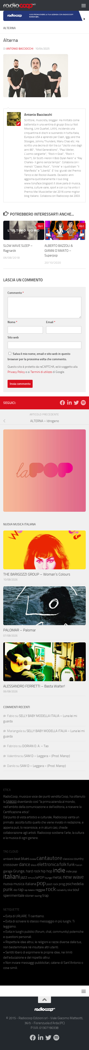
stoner (29, 896)
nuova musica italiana (19, 884)
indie (59, 870)
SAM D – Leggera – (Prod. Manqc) (47, 756)
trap (45, 895)
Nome (12, 322)
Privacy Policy (16, 372)
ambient (8, 859)
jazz (24, 877)
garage (8, 871)
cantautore (49, 858)
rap (21, 889)
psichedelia (75, 883)
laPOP (39, 877)
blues (25, 858)
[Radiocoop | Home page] (25, 5)
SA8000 (11, 802)
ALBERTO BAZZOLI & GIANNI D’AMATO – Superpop (58, 250)
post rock (52, 884)
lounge (48, 877)
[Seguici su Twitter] (76, 402)
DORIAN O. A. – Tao (35, 746)
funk (71, 864)
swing (38, 895)
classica (68, 859)
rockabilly (61, 890)
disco (34, 865)
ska (69, 890)
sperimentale (13, 895)
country (78, 859)
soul (76, 889)
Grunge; (19, 871)
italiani (11, 876)
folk (63, 864)
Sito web (13, 337)
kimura (31, 877)
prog (62, 884)
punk (8, 889)
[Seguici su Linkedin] (69, 402)
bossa (33, 859)
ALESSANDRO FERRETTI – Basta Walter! (34, 686)
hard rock (33, 871)
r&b (15, 890)
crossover (10, 864)
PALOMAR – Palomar (19, 630)
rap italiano (29, 890)
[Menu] (83, 5)
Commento (16, 293)
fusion (78, 865)
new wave (73, 877)
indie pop (71, 871)
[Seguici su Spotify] (83, 402)
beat (17, 859)
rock (51, 889)
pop (41, 883)
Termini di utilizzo (41, 372)
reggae (40, 890)
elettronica (48, 864)
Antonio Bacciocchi (19, 48)
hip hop (46, 871)
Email (50, 322)
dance (24, 864)
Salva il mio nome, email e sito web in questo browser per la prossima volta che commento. (39, 356)
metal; (57, 877)
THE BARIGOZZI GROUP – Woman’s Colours (36, 574)
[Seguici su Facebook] (62, 402)
